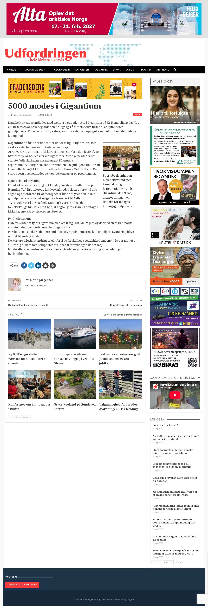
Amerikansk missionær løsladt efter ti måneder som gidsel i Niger (176, 507)
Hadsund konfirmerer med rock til (28, 305)
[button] (175, 70)
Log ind (146, 69)
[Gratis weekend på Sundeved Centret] (75, 384)
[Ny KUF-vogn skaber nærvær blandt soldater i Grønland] (29, 334)
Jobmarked (100, 69)
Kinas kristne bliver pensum (126, 305)
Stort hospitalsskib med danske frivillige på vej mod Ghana (173, 451)
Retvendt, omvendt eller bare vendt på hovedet (175, 479)
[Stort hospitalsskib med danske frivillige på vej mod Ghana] (75, 334)
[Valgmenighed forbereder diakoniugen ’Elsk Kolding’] (120, 384)
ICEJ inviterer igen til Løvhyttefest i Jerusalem (175, 538)
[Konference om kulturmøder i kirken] (29, 384)
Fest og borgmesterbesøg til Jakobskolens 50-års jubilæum (172, 465)
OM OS (130, 69)
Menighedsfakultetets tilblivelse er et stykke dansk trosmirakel (175, 493)
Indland (137, 114)
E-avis (117, 69)
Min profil (162, 69)
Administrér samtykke (22, 584)
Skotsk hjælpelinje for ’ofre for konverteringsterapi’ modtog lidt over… (174, 523)
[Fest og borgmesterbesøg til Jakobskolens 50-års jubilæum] (120, 334)
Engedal (132, 599)
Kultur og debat (36, 69)
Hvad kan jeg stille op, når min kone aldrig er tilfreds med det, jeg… (176, 552)
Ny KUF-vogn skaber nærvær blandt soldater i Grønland (176, 437)
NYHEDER (12, 69)
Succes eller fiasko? (165, 425)
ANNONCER (82, 69)
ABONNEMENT (62, 69)
